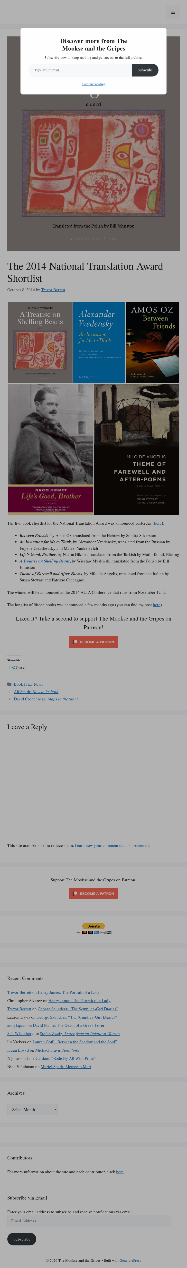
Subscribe (145, 69)
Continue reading (93, 84)
